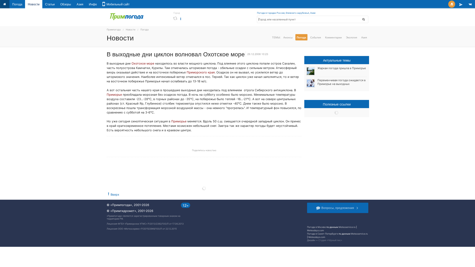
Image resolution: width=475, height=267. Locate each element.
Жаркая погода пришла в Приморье (341, 68)
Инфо (93, 4)
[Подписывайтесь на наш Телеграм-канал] (461, 4)
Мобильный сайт (117, 4)
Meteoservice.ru (347, 227)
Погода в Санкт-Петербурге (322, 233)
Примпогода (114, 29)
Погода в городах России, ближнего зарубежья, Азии (286, 12)
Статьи (50, 4)
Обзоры (65, 4)
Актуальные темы (336, 60)
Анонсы (288, 37)
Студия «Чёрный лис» (330, 240)
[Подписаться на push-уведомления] (451, 4)
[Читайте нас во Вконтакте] (470, 4)
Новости (34, 4)
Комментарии (333, 37)
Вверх (115, 194)
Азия (80, 4)
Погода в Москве (316, 227)
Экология (351, 37)
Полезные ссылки (337, 104)
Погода (17, 4)
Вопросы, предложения (338, 208)
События (315, 37)
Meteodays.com (315, 230)
